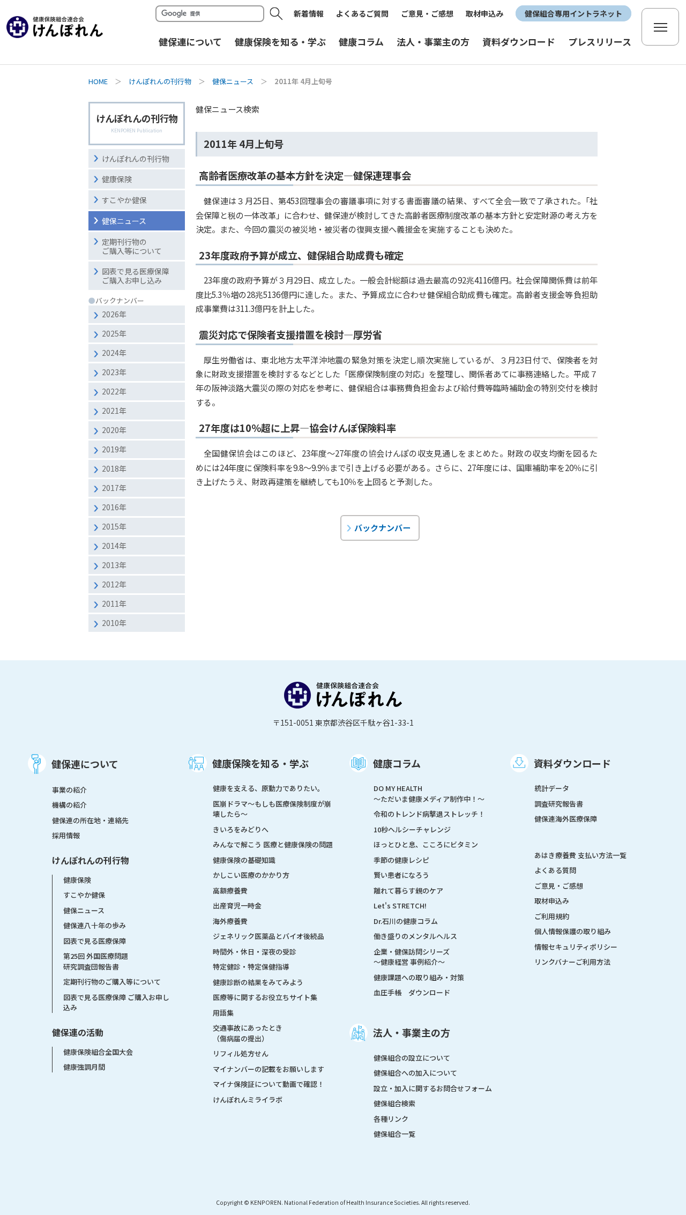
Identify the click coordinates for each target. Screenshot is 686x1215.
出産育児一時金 (237, 905)
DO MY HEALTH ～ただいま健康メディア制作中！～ (429, 793)
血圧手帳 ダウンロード (412, 992)
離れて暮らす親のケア (408, 890)
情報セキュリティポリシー (575, 947)
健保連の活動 (77, 1032)
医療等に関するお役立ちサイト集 (265, 997)
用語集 (223, 1013)
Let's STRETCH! (400, 905)
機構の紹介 (69, 805)
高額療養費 (230, 890)
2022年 (114, 391)
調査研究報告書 (558, 804)
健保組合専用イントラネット (573, 13)
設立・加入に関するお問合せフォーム (433, 1088)
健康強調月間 (84, 1067)
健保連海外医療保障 (565, 819)
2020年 (114, 429)
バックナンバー (382, 527)
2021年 (114, 410)
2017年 (114, 487)
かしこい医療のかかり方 (251, 875)
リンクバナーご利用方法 (572, 962)
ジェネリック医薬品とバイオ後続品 (268, 936)
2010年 (114, 622)
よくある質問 (555, 870)
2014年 (114, 545)
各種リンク (391, 1119)
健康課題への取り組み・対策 (419, 977)
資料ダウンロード (572, 763)
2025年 (114, 333)
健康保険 (117, 179)
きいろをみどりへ (241, 829)
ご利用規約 (551, 916)
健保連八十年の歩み (94, 925)
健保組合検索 (394, 1103)
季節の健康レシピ (401, 860)
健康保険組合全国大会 (98, 1052)
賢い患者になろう (401, 875)
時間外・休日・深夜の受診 (254, 951)
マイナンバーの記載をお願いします (268, 1069)
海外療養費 (230, 921)
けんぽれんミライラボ (247, 1099)
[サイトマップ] (660, 27)
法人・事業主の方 (411, 1032)
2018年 (114, 468)
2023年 (114, 372)
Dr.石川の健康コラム (406, 921)
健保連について (84, 764)
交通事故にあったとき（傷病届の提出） (247, 1033)
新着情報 (309, 13)
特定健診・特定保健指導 (251, 966)
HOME (98, 81)
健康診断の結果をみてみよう (258, 982)
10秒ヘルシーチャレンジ (412, 829)
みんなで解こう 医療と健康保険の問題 (273, 844)
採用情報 (66, 835)
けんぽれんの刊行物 (160, 81)
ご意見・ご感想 (427, 13)
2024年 (114, 352)
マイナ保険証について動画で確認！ (268, 1084)
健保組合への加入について (415, 1073)
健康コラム (397, 763)
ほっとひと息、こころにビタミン (426, 844)
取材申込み (484, 13)
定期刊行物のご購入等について (132, 246)
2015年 (114, 526)
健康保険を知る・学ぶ (260, 763)
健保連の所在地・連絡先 (90, 820)
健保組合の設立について (412, 1058)
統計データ (551, 788)
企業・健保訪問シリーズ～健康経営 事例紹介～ (412, 956)
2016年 (114, 507)
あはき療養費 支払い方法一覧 (580, 855)
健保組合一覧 (394, 1134)
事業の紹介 (69, 790)
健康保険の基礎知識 (244, 860)
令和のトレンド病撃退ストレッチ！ (429, 814)
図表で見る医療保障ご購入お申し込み (135, 276)
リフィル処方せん (241, 1053)
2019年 (114, 449)
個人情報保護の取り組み (572, 931)
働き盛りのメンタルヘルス (415, 936)
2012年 (114, 584)
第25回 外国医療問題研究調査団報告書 (95, 961)
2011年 (114, 603)
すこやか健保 (124, 200)
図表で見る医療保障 (94, 941)
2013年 (114, 565)
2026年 (114, 314)
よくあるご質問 (362, 13)
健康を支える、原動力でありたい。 (268, 788)
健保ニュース (232, 81)
